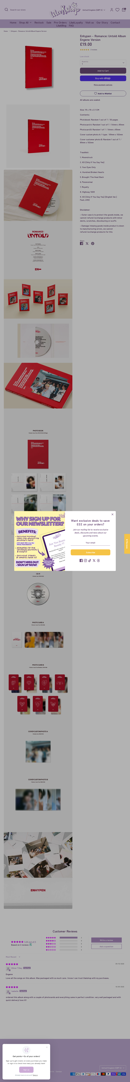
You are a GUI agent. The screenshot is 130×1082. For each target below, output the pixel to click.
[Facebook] (81, 560)
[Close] (112, 514)
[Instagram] (85, 560)
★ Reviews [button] (127, 544)
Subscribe (90, 552)
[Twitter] (94, 560)
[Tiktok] (89, 560)
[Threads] (98, 560)
